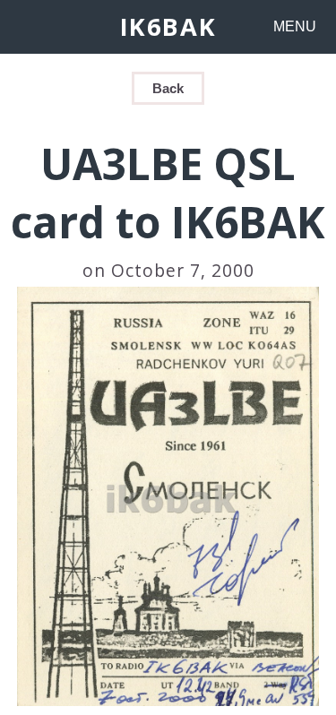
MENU (294, 26)
